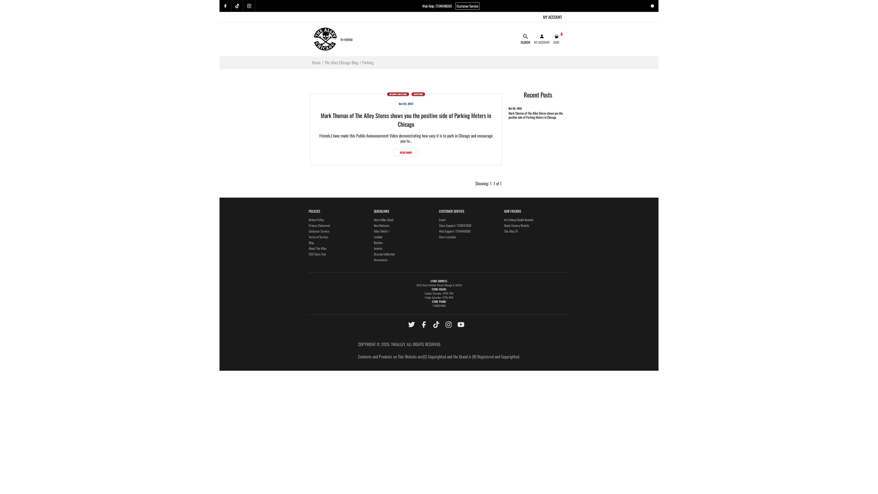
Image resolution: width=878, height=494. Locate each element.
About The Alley (317, 248)
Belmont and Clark (398, 94)
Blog (311, 242)
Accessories (381, 259)
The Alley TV (511, 231)
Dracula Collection (384, 254)
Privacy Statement (319, 225)
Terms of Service (318, 236)
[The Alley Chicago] (325, 38)
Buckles (378, 242)
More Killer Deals (383, 219)
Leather (378, 236)
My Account (552, 17)
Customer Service (467, 5)
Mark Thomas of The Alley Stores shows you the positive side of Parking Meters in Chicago (406, 119)
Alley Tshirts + (382, 231)
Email (442, 219)
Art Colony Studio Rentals (518, 219)
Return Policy (316, 219)
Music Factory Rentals (516, 225)
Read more (406, 152)
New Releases (381, 225)
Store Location (447, 236)
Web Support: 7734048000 (454, 231)
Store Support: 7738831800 (455, 225)
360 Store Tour (317, 254)
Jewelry (378, 248)
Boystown (418, 94)
